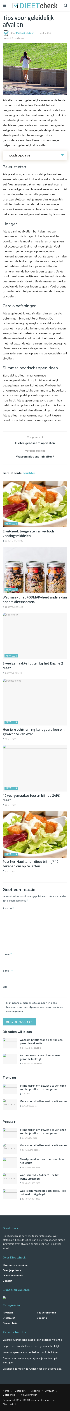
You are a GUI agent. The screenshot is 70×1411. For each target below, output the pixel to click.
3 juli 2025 (9, 871)
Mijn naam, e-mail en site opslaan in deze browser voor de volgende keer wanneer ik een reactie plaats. (35, 1007)
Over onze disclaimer (16, 1265)
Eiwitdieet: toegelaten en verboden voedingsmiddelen (30, 533)
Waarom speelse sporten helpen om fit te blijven (31, 1352)
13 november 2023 (30, 1199)
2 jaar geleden (29, 1094)
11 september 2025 (13, 607)
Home (6, 1391)
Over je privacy (12, 1270)
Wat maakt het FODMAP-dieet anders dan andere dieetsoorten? (35, 599)
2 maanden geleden (31, 1048)
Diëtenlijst (9, 1318)
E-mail (8, 970)
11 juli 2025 (10, 805)
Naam (7, 954)
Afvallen (11, 523)
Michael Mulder (25, 33)
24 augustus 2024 (30, 1150)
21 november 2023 (30, 1183)
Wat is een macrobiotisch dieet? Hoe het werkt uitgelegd (43, 1192)
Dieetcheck (33, 1400)
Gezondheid (10, 1323)
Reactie (8, 908)
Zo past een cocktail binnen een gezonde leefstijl (40, 1057)
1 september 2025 (13, 673)
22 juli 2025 (10, 739)
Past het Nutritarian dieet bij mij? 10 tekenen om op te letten (30, 863)
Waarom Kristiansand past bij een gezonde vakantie (41, 1041)
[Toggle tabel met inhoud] (62, 155)
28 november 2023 (30, 1167)
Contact (7, 1281)
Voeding (42, 1318)
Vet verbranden (46, 1312)
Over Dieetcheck (13, 1275)
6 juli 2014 (45, 33)
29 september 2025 (13, 541)
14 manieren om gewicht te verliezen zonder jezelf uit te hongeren (43, 1087)
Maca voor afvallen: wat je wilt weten (43, 1101)
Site (5, 987)
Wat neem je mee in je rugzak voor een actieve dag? (32, 1368)
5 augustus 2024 (29, 1138)
